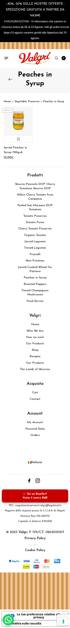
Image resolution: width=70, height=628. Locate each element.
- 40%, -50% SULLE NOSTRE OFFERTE (34, 3)
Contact (35, 399)
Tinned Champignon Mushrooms (35, 292)
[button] (8, 619)
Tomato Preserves (35, 216)
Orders (35, 435)
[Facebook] (29, 480)
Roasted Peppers (35, 284)
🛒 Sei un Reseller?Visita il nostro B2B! (35, 496)
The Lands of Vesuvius (35, 369)
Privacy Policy (35, 538)
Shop (35, 350)
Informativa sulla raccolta (23, 623)
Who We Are (35, 330)
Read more (18, 139)
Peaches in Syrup (35, 277)
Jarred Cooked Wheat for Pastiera (35, 269)
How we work (35, 337)
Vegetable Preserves (27, 101)
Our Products (35, 343)
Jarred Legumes (35, 241)
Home (7, 101)
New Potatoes (35, 260)
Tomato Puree (35, 222)
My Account (35, 422)
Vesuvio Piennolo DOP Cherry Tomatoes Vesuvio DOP (35, 186)
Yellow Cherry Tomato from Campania (35, 196)
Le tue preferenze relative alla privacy (39, 615)
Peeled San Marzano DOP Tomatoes (35, 207)
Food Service (35, 301)
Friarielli (35, 254)
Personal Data (35, 428)
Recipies (35, 356)
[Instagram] (37, 480)
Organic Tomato (35, 235)
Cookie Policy (35, 550)
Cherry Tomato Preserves (35, 228)
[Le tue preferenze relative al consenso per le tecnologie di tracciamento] (63, 621)
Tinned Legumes (35, 247)
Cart (35, 392)
